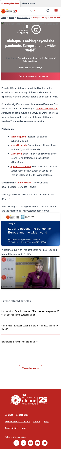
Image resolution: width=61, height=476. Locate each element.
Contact (9, 415)
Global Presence (28, 3)
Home (3, 17)
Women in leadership (47, 108)
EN (34, 11)
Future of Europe (23, 17)
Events (11, 17)
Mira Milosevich (18, 145)
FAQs (46, 421)
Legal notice (22, 415)
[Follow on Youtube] (45, 443)
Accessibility (11, 428)
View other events (30, 368)
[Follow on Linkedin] (37, 443)
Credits (36, 421)
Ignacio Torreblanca (20, 166)
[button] (48, 10)
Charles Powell (24, 182)
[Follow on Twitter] (23, 443)
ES (30, 11)
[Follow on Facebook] (16, 443)
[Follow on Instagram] (30, 443)
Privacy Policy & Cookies (17, 421)
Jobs (23, 428)
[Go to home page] (10, 12)
